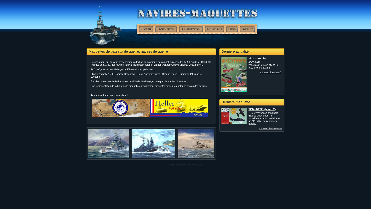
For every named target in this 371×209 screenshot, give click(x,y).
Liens (232, 29)
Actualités (166, 29)
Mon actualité (257, 58)
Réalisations (191, 29)
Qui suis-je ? (214, 29)
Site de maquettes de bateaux (146, 29)
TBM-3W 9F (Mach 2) (262, 109)
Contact (247, 29)
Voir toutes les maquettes (270, 128)
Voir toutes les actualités (271, 72)
